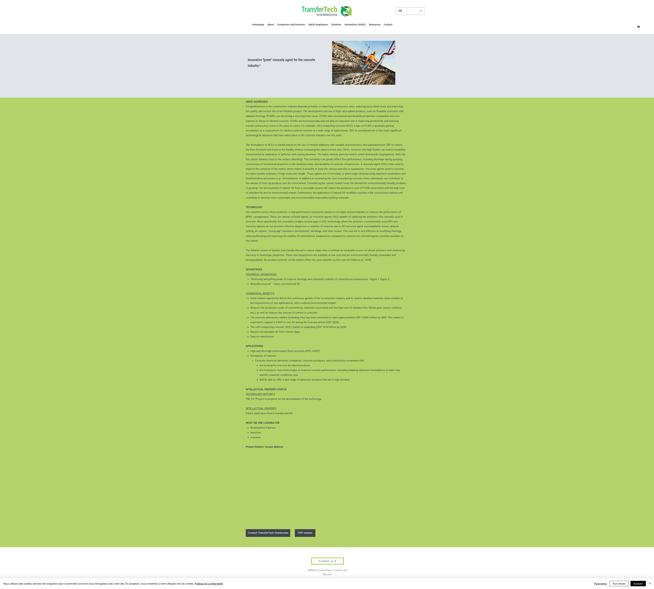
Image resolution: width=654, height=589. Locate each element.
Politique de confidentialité (209, 583)
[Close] (650, 583)
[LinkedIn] (638, 26)
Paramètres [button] (600, 583)
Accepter (638, 583)
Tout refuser (619, 583)
